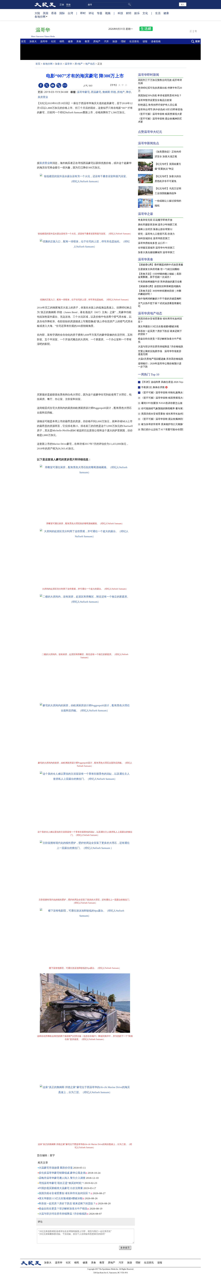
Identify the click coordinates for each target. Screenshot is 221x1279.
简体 (68, 4)
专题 (99, 13)
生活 (158, 13)
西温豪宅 (96, 92)
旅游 (115, 41)
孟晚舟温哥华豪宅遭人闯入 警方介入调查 (62, 1178)
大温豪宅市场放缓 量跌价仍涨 (56, 1167)
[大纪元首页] (45, 4)
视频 (107, 13)
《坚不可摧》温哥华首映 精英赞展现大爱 (163, 397)
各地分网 (40, 16)
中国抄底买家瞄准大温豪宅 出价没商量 (61, 1188)
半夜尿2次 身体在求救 (153, 387)
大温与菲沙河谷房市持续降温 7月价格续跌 (63, 1213)
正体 (62, 4)
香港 (54, 13)
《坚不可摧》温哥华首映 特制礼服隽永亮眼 (164, 392)
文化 (145, 13)
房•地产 (79, 64)
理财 (123, 41)
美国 (45, 13)
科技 (120, 13)
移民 (62, 41)
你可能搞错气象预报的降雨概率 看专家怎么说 (165, 408)
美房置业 (43, 97)
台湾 (70, 13)
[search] (109, 4)
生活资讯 (134, 41)
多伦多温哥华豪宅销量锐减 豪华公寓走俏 (62, 1172)
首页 (23, 41)
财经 (128, 13)
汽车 (106, 41)
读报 (145, 41)
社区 (54, 41)
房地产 (97, 41)
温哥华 (44, 41)
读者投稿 (156, 41)
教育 (87, 41)
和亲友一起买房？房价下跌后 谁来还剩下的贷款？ (67, 1203)
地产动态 (90, 64)
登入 (182, 4)
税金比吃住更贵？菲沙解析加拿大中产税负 (63, 1208)
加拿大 (33, 41)
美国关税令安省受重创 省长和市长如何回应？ (65, 1193)
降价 (128, 92)
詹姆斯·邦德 (109, 92)
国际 (62, 13)
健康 (166, 13)
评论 (91, 13)
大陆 (37, 13)
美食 (79, 41)
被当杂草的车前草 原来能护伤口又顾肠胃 (163, 424)
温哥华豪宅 (83, 92)
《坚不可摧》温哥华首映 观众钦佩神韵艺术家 (165, 419)
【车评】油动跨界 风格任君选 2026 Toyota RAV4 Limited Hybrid (174, 382)
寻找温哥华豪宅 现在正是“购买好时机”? (61, 1183)
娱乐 (137, 13)
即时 (83, 13)
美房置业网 (46, 163)
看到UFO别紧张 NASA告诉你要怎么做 (162, 403)
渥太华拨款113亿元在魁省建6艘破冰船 (61, 1198)
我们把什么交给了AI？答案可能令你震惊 (163, 429)
